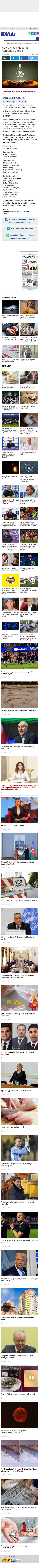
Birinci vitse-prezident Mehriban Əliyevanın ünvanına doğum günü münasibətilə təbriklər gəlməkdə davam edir (19, 787)
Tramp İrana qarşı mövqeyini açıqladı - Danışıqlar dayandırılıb (19, 1280)
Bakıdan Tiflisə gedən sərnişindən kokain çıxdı (18, 1394)
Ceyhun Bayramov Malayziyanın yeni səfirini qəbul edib (17, 863)
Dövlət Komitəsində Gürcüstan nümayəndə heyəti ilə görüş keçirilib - (17, 976)
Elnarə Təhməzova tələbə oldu (12, 825)
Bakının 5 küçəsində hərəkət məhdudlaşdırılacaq (19, 900)
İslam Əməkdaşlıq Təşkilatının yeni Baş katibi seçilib (17, 938)
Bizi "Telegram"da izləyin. (22, 228)
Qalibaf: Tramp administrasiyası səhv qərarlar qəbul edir (18, 748)
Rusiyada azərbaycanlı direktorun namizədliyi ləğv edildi (18, 1203)
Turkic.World (34, 29)
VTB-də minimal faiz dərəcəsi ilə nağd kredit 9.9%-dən (19, 93)
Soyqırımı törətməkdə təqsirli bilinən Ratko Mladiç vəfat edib (17, 1357)
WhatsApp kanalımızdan (23, 211)
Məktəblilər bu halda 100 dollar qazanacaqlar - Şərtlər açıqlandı (18, 1508)
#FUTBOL (22, 102)
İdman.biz (25, 29)
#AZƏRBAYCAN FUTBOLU (13, 98)
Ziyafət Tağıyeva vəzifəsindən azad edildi (16, 1090)
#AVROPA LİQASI (9, 102)
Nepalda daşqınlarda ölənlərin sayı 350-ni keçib (18, 710)
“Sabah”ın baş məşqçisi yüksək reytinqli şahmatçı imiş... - (19, 1241)
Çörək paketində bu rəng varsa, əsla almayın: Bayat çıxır (18, 1015)
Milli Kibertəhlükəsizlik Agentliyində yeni (17, 1053)
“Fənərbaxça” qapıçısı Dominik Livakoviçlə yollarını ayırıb (16, 1165)
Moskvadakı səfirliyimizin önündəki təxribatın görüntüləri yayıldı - (19, 1470)
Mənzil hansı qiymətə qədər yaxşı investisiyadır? (14, 1547)
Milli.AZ (8, 34)
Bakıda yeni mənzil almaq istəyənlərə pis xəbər (17, 1318)
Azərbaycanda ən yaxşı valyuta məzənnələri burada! (24, 43)
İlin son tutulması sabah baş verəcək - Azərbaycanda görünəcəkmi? (15, 1431)
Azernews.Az (16, 29)
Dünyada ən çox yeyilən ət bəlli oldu (14, 1127)
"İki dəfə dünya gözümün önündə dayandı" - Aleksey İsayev (17, 673)
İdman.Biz (12, 111)
